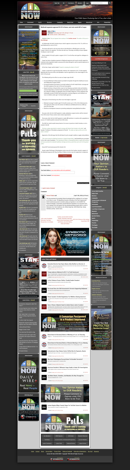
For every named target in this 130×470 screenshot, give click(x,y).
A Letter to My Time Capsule (26, 320)
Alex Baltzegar (44, 40)
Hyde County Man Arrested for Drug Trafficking (100, 78)
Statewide (64, 218)
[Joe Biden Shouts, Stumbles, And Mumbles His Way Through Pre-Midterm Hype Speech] (44, 377)
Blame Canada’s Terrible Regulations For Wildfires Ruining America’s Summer (67, 297)
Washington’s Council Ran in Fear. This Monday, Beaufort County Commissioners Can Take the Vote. (101, 83)
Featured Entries (71, 443)
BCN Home (71, 436)
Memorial (94, 211)
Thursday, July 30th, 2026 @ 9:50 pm (58, 364)
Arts (98, 22)
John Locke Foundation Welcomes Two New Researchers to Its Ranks (47, 220)
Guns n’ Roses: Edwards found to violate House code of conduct (65, 305)
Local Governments (97, 206)
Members (80, 3)
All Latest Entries (23, 351)
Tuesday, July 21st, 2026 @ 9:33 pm (57, 372)
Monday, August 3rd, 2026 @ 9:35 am (58, 347)
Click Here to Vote (24, 105)
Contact (37, 451)
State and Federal (65, 223)
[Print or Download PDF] (51, 31)
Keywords (96, 451)
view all (32, 72)
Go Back (65, 156)
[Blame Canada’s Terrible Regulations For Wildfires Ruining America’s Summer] (44, 298)
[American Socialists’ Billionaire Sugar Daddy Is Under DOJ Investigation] (44, 369)
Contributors (71, 3)
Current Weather (83, 439)
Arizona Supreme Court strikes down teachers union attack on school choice (28, 309)
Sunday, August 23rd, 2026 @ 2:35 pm (58, 268)
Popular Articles (96, 288)
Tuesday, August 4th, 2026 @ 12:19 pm (58, 339)
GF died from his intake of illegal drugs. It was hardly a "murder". (28, 189)
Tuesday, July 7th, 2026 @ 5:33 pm (57, 410)
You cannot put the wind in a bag (27, 332)
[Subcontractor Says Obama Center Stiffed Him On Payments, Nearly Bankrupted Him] (44, 352)
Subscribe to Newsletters (80, 451)
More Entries (62, 34)
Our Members (47, 436)
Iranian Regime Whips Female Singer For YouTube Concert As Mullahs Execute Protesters (67, 406)
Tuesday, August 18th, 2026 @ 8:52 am (58, 293)
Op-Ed (39, 22)
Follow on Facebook (67, 451)
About (42, 451)
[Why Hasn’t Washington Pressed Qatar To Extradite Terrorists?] (44, 361)
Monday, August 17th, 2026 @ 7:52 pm (58, 301)
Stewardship (107, 22)
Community (60, 22)
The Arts (94, 223)
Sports (93, 218)
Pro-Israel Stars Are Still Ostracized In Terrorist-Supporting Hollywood (67, 288)
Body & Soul (70, 22)
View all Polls (33, 105)
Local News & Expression (98, 209)
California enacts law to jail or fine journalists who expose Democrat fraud (27, 336)
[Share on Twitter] (54, 31)
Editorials (69, 218)
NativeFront (89, 22)
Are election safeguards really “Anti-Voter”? (28, 304)
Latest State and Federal (49, 259)
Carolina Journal (53, 34)
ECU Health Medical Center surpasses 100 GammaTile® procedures (101, 74)
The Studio (94, 227)
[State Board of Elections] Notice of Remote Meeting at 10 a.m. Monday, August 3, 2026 (68, 343)
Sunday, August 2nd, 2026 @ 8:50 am (58, 356)
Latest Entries (82, 443)
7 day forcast (104, 137)
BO (63, 3)
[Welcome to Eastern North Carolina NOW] (30, 11)
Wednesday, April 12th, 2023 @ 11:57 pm (63, 33)
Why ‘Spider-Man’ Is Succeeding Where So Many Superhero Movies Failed (27, 315)
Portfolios (47, 439)
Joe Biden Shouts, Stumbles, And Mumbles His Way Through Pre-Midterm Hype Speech (66, 376)
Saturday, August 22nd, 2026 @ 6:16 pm (58, 285)
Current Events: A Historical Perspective (65, 439)
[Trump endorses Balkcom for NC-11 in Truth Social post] (44, 274)
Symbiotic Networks (97, 295)
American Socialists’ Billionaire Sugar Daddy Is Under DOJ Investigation (68, 367)
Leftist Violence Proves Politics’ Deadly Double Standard (63, 280)
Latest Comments (47, 443)
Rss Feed (90, 451)
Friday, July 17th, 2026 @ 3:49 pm (57, 380)
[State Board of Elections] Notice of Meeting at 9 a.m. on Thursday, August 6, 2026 (66, 335)
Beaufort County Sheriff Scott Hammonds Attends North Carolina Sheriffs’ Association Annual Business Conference (101, 68)
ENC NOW (86, 268)
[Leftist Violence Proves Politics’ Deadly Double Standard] (44, 282)
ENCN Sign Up (59, 436)
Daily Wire (86, 285)
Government (30, 22)
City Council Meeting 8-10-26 (99, 63)
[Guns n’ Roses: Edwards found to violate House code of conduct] (44, 306)
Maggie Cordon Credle (24, 329)
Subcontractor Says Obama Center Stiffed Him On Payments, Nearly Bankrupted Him (67, 351)
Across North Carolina (97, 191)
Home (21, 22)
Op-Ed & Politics (68, 222)
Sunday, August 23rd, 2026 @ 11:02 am (58, 277)
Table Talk (57, 3)
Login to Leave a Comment (48, 188)
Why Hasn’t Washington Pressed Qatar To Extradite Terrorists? (65, 359)
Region (79, 22)
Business (49, 22)
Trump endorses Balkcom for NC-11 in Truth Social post (28, 347)
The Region (95, 225)
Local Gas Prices (96, 281)
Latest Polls (59, 443)
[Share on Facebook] (53, 31)
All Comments (22, 250)
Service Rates (49, 451)
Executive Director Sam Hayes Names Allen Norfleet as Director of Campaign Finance (28, 342)
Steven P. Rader (50, 195)
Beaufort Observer (82, 436)
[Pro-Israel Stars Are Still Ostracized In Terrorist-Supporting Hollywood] (44, 290)
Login (87, 3)
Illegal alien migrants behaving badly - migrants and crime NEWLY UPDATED (28, 323)
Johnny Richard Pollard (24, 327)
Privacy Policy (57, 451)
